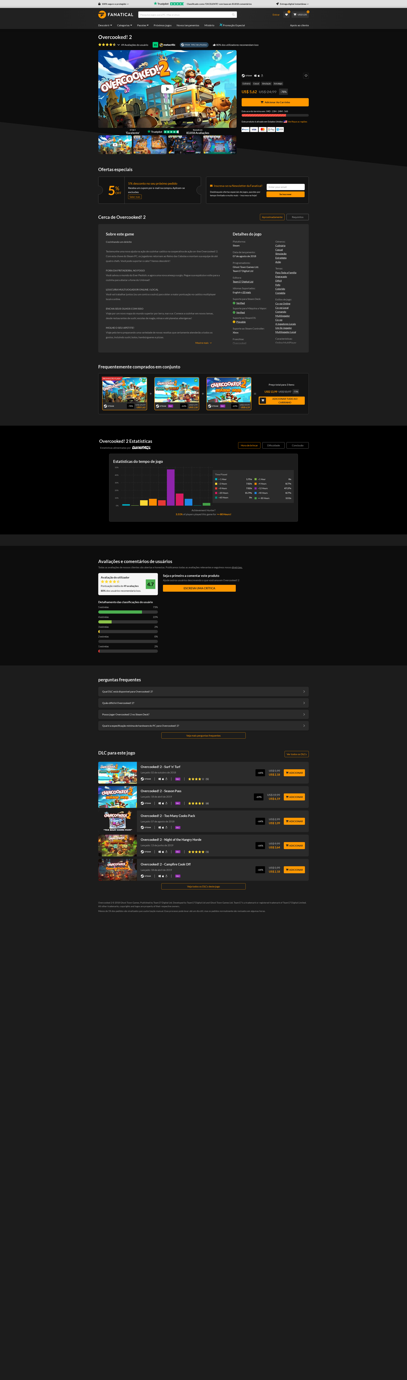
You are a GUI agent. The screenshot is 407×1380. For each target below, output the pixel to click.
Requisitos (298, 216)
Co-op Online (282, 303)
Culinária (246, 83)
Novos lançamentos (188, 25)
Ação (278, 261)
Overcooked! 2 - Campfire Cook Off (166, 864)
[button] (113, 4)
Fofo (277, 284)
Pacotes (141, 25)
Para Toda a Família (285, 272)
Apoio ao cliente (299, 25)
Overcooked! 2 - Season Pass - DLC (229, 389)
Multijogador (282, 315)
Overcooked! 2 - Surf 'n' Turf (160, 767)
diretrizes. (237, 567)
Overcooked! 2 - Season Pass (161, 791)
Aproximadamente (272, 216)
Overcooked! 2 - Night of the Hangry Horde (171, 839)
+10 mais (246, 292)
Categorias (123, 25)
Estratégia (278, 83)
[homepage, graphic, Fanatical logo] (115, 15)
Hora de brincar (249, 445)
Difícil (278, 280)
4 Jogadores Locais (285, 323)
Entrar (276, 14)
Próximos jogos (163, 25)
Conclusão (298, 445)
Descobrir (104, 25)
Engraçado (281, 276)
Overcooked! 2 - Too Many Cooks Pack (168, 816)
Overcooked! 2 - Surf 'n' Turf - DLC (177, 389)
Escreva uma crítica (199, 588)
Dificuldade (273, 445)
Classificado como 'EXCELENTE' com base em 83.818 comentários (219, 4)
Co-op (278, 319)
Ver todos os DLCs (297, 754)
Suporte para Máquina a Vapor (249, 308)
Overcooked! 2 (124, 389)
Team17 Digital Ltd (243, 281)
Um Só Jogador (283, 327)
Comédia (280, 292)
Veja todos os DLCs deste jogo (203, 886)
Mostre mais (202, 342)
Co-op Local (282, 307)
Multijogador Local (285, 331)
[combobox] (203, 14)
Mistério (209, 25)
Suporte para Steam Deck (246, 298)
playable (241, 321)
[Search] (233, 14)
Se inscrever (285, 194)
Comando (280, 311)
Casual (256, 83)
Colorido (280, 288)
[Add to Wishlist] (306, 76)
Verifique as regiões (297, 121)
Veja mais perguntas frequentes (203, 735)
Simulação (266, 83)
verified (240, 302)
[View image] (115, 144)
